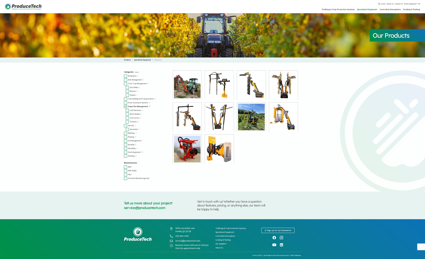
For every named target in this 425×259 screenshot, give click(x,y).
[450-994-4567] (172, 236)
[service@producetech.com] (172, 240)
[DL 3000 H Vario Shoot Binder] (251, 117)
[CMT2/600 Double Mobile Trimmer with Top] (219, 117)
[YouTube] (274, 244)
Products (127, 59)
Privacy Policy (257, 255)
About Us (219, 247)
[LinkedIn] (281, 244)
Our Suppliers (221, 244)
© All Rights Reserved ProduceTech (276, 255)
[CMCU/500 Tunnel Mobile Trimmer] (187, 117)
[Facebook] (274, 237)
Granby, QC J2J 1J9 (183, 231)
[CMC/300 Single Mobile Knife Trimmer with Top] (251, 85)
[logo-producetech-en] (23, 7)
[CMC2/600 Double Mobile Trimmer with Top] (283, 85)
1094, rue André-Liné (185, 228)
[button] (379, 4)
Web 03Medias (296, 255)
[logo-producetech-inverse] (138, 234)
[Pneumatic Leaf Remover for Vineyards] (187, 149)
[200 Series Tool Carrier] (187, 85)
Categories (129, 72)
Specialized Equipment (142, 59)
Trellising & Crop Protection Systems (230, 228)
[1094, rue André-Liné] (172, 228)
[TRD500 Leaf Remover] (219, 149)
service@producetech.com (144, 207)
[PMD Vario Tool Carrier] (283, 117)
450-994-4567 (182, 236)
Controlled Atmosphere (225, 236)
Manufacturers (130, 162)
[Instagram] (281, 237)
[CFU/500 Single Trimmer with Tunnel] (219, 85)
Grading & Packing (223, 240)
